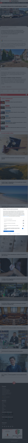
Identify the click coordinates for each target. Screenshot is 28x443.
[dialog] (14, 221)
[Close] (26, 209)
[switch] (23, 220)
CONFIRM (8, 231)
